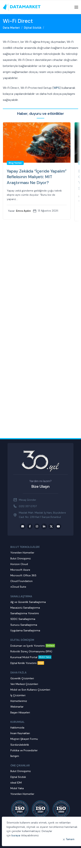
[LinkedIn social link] (44, 526)
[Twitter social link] (51, 526)
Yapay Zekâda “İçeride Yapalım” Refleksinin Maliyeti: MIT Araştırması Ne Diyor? (36, 177)
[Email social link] (22, 526)
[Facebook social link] (30, 526)
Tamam (70, 839)
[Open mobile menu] (76, 7)
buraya (15, 835)
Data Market (11, 27)
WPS (56, 88)
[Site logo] (21, 7)
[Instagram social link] (37, 526)
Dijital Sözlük (32, 27)
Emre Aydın (23, 210)
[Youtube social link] (58, 526)
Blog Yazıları (15, 162)
